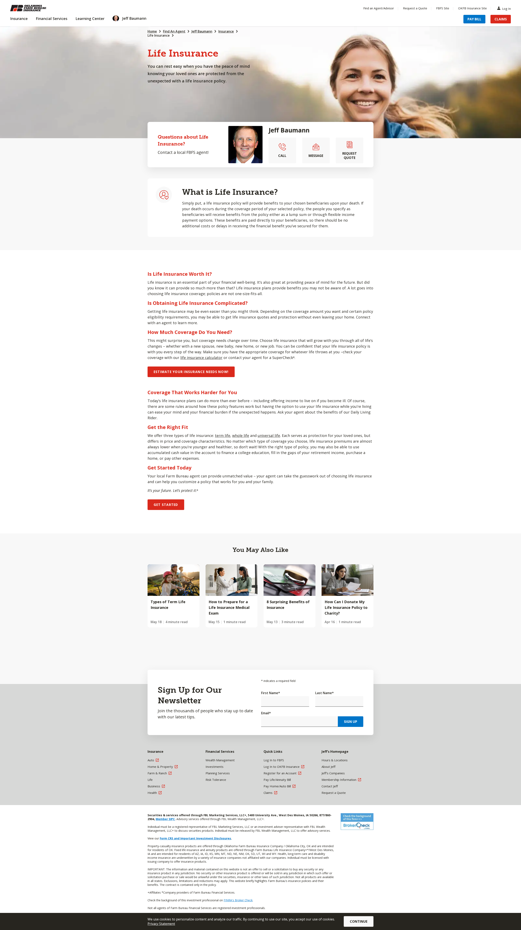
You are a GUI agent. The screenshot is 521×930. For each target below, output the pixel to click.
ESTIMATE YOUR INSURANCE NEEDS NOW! (191, 372)
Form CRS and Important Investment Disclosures (195, 838)
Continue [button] (358, 921)
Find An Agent (174, 31)
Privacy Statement (161, 923)
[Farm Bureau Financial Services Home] (36, 8)
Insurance (226, 31)
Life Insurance (159, 35)
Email (266, 713)
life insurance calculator (201, 357)
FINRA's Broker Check (238, 900)
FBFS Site (442, 8)
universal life (269, 435)
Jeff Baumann (202, 31)
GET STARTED (166, 504)
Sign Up (350, 721)
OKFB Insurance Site (472, 8)
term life (222, 435)
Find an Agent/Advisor (378, 8)
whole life (240, 435)
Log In (506, 8)
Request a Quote (415, 8)
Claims (501, 19)
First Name (270, 693)
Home (152, 31)
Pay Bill (474, 19)
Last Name (324, 693)
